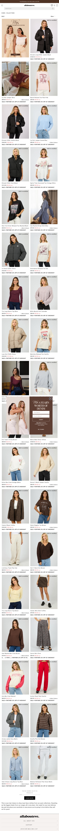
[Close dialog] (50, 398)
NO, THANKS (41, 429)
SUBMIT (41, 419)
